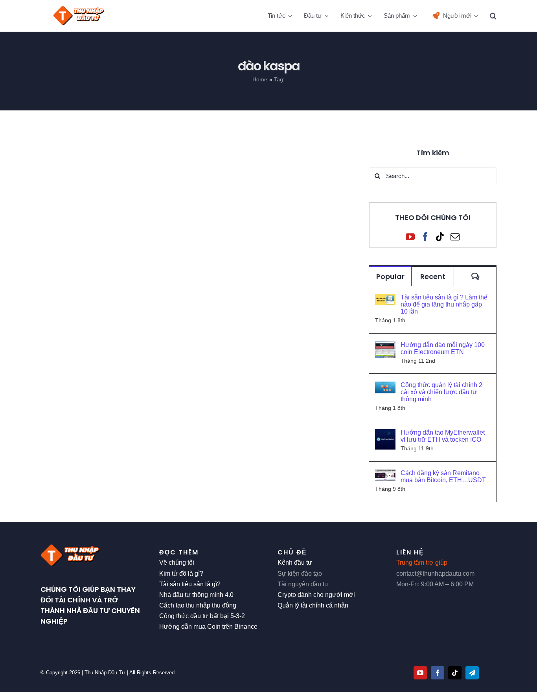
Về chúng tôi (176, 562)
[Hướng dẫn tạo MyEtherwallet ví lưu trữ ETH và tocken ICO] (385, 434)
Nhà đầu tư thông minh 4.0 (196, 594)
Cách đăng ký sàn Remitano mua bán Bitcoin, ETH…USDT (443, 476)
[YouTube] (410, 236)
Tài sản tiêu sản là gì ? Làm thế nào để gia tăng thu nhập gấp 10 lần (444, 304)
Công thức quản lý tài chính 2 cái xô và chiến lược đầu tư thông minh (441, 392)
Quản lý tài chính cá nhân (313, 605)
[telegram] (472, 672)
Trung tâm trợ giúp (421, 562)
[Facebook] (425, 236)
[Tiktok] (440, 236)
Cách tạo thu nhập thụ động (197, 605)
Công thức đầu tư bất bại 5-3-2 (202, 616)
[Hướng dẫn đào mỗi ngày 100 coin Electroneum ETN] (385, 346)
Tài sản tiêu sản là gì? (190, 584)
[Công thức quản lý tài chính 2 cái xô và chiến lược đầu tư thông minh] (385, 387)
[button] (493, 16)
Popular (390, 276)
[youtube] (420, 672)
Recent (432, 276)
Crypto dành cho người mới (316, 594)
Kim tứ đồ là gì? (181, 573)
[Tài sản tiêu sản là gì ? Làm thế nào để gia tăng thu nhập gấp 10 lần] (385, 299)
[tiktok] (455, 672)
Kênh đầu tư (295, 562)
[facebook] (437, 672)
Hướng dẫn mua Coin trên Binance (208, 626)
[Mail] (455, 236)
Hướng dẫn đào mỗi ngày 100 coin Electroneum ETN (443, 348)
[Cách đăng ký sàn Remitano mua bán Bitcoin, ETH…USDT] (385, 475)
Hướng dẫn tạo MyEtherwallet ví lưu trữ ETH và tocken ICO (443, 436)
